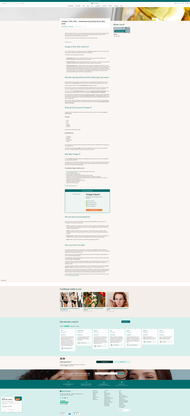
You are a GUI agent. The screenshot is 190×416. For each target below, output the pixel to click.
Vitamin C (94, 395)
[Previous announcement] (63, 1)
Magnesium (95, 393)
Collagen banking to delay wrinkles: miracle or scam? (117, 309)
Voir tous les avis (126, 321)
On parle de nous (107, 399)
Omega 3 (103, 269)
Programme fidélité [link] (104, 384)
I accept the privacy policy (100, 375)
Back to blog (3, 280)
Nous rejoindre (106, 405)
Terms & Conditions (122, 405)
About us (105, 395)
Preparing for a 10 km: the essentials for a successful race (70, 309)
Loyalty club (121, 398)
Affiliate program (107, 404)
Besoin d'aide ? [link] (122, 384)
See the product (94, 210)
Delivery (120, 393)
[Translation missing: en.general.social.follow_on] (60, 398)
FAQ (66, 365)
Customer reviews (122, 399)
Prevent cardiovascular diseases (72, 171)
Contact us (121, 394)
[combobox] (13, 3)
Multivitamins (95, 399)
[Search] (23, 3)
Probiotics (94, 398)
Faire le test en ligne (119, 31)
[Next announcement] (127, 1)
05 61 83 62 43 (122, 361)
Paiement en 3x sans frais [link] (86, 384)
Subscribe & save (107, 394)
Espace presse (106, 403)
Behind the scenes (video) (108, 398)
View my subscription (122, 395)
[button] (183, 3)
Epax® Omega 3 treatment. (74, 275)
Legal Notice (121, 403)
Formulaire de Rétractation (123, 400)
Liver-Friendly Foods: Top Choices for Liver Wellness (94, 309)
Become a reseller (107, 400)
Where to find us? (107, 393)
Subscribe (120, 373)
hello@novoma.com (105, 361)
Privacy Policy (121, 404)
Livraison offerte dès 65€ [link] (68, 384)
